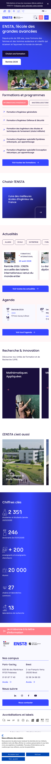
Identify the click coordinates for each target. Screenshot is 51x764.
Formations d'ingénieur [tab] (15, 103)
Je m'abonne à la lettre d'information (20, 631)
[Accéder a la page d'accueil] (12, 17)
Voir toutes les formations (24, 162)
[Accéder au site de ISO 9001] (32, 720)
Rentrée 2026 (11, 62)
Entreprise (33, 242)
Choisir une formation (15, 54)
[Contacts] (23, 11)
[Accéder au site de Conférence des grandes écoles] (8, 720)
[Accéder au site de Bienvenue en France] (23, 720)
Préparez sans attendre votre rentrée (28, 6)
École (20, 242)
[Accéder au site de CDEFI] (13, 720)
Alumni (8, 242)
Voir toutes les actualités (24, 289)
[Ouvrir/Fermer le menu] (46, 17)
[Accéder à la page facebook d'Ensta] (28, 695)
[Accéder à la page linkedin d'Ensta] (15, 695)
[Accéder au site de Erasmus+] (27, 720)
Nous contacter (26, 702)
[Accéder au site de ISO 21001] (37, 720)
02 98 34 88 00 (33, 677)
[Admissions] (14, 11)
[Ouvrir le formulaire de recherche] (35, 17)
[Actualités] (4, 11)
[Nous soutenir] (18, 11)
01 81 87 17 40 (8, 677)
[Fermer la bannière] (48, 3)
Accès (5, 682)
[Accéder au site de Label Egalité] (42, 720)
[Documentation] (9, 11)
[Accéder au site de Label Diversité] (47, 720)
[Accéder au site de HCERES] (18, 720)
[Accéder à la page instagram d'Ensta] (22, 695)
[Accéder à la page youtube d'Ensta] (35, 695)
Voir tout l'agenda (24, 332)
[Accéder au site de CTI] (3, 720)
